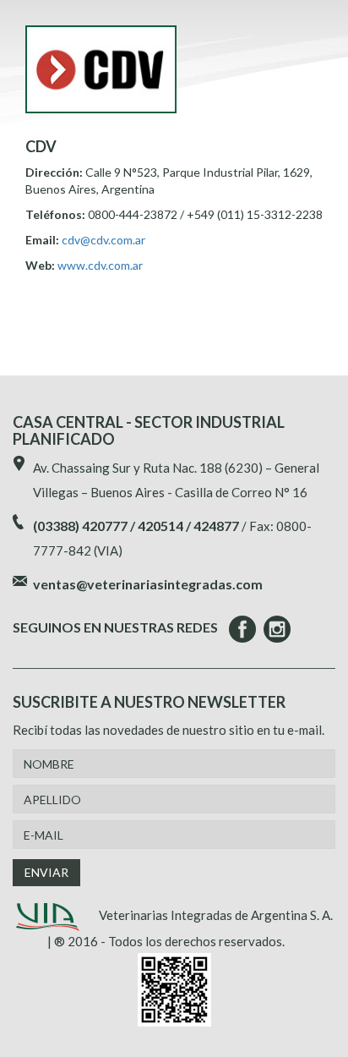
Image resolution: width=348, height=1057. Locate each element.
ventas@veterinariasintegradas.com (148, 584)
